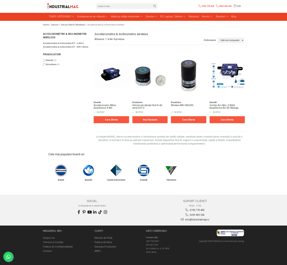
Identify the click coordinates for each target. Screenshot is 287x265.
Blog (233, 16)
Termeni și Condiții (53, 242)
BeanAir (49, 60)
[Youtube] (89, 212)
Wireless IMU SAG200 (182, 105)
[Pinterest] (84, 212)
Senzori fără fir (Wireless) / (74, 24)
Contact (47, 251)
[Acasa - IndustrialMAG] (63, 6)
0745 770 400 (196, 210)
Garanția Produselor (105, 246)
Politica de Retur (103, 242)
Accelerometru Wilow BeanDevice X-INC (105, 106)
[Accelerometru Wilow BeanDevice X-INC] (111, 75)
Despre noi (49, 237)
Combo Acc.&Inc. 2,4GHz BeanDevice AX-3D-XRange (224, 106)
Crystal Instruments (116, 180)
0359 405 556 (196, 214)
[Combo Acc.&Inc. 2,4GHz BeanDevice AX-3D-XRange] (227, 75)
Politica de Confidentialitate (58, 246)
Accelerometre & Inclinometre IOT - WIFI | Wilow (65, 47)
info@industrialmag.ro (197, 219)
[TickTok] (100, 212)
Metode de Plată (103, 237)
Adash (61, 180)
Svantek (143, 180)
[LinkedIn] (95, 212)
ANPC (98, 251)
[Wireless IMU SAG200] (188, 75)
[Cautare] (155, 6)
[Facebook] (79, 212)
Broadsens (51, 64)
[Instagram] (105, 212)
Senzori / (55, 24)
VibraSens (171, 180)
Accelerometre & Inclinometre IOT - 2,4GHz (63, 43)
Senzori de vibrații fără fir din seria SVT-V (147, 106)
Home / (47, 24)
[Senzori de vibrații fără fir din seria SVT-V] (150, 75)
